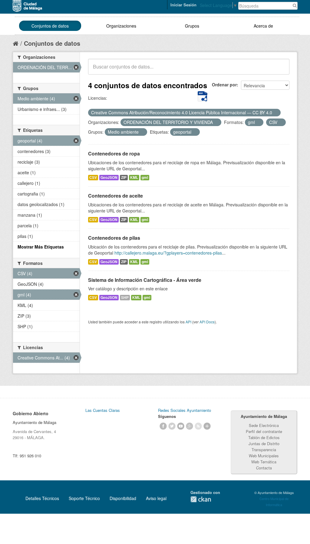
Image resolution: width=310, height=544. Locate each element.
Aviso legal (156, 498)
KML (134, 177)
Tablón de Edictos (264, 437)
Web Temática (263, 462)
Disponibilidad (123, 498)
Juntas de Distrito (264, 443)
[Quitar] (275, 112)
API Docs (207, 321)
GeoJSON (109, 177)
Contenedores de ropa (114, 153)
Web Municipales (264, 456)
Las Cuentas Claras (102, 410)
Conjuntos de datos (50, 26)
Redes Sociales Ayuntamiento (184, 410)
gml (145, 177)
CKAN (200, 499)
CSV (93, 177)
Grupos (192, 26)
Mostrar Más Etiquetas (41, 247)
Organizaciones (121, 26)
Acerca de (263, 26)
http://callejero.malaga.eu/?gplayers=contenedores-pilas (168, 253)
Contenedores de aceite (115, 195)
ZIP (124, 177)
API (188, 321)
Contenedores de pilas (114, 237)
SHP (125, 297)
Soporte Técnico (84, 498)
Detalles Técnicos (42, 498)
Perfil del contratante (264, 431)
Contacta (264, 468)
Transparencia (264, 449)
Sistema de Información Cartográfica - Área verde (144, 279)
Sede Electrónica (264, 425)
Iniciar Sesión (183, 5)
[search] (280, 70)
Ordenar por (224, 85)
